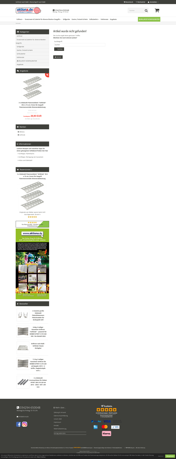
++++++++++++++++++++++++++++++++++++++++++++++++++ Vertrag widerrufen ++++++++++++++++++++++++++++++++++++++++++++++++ (69, 433)
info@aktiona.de (24, 417)
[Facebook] (19, 426)
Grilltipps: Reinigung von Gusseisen (31, 157)
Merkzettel (141, 2)
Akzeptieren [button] (170, 456)
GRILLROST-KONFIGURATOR (150, 19)
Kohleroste (104, 19)
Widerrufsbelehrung (60, 429)
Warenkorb (129, 2)
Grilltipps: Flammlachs (26, 154)
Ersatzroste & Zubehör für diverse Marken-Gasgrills (42, 19)
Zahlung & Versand (60, 412)
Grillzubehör (93, 19)
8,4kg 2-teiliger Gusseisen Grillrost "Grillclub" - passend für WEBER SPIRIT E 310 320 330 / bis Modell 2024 (38, 331)
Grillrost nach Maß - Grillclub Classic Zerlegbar (38, 346)
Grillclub (22, 135)
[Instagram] (24, 426)
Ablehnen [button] (160, 456)
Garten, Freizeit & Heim (80, 19)
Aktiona (21, 132)
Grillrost (19, 19)
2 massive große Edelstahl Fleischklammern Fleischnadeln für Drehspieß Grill (38, 315)
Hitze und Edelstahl (25, 160)
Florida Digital (94, 451)
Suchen (60, 49)
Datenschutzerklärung (61, 416)
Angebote (113, 19)
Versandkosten (36, 119)
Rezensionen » (25, 169)
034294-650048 (62, 10)
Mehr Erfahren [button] (41, 457)
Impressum (57, 422)
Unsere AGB (58, 419)
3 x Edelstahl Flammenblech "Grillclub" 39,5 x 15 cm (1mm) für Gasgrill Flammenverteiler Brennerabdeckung (32, 105)
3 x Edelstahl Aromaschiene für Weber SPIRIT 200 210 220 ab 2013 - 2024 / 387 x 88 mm (38, 382)
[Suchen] (145, 10)
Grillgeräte (66, 19)
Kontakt (56, 425)
